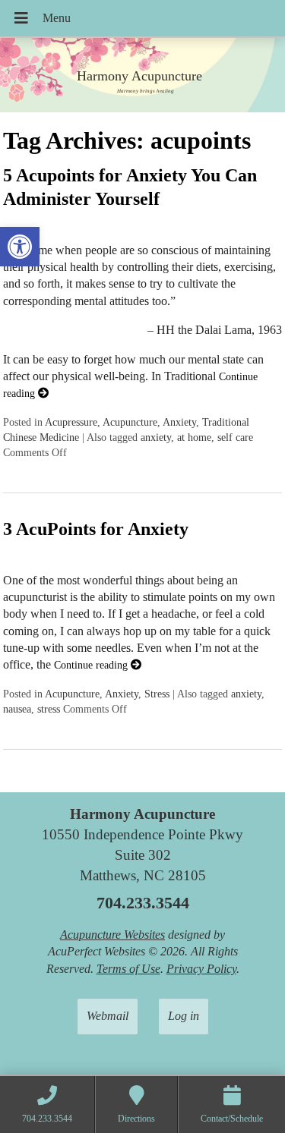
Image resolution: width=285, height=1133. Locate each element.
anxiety (156, 437)
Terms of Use (128, 968)
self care (235, 437)
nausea (17, 709)
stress (48, 709)
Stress (156, 694)
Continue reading (92, 665)
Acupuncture (130, 422)
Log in (183, 1015)
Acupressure (71, 422)
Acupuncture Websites (112, 934)
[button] (20, 246)
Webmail (107, 1015)
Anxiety (179, 422)
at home (194, 437)
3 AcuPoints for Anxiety (95, 529)
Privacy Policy (201, 968)
